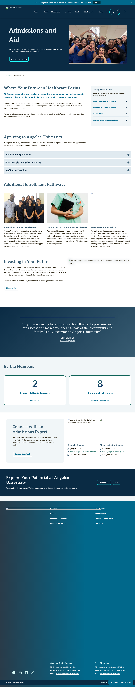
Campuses (103, 12)
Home (8, 76)
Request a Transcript (58, 518)
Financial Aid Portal (57, 524)
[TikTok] (33, 672)
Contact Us (99, 524)
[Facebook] (14, 672)
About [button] (36, 12)
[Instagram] (20, 672)
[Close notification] (132, 2)
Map (97, 3)
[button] (125, 11)
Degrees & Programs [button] (52, 12)
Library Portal (100, 508)
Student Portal (100, 513)
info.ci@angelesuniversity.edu (113, 452)
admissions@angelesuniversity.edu (83, 452)
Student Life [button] (89, 12)
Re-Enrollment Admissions (103, 227)
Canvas (53, 513)
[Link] (111, 101)
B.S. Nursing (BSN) (67, 341)
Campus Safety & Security (105, 518)
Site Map (104, 682)
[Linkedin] (26, 672)
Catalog (53, 508)
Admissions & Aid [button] (72, 12)
